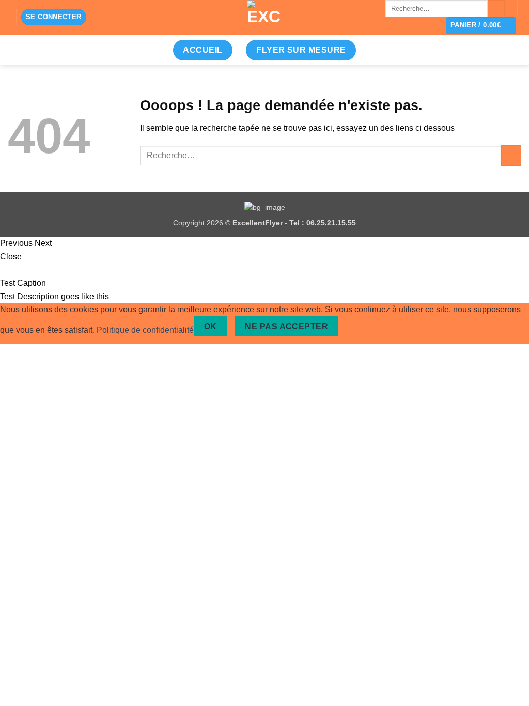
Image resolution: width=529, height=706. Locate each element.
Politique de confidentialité (145, 329)
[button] (53, 17)
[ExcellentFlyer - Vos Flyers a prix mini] (264, 17)
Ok (210, 326)
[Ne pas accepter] (356, 326)
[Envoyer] (496, 9)
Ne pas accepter (286, 326)
